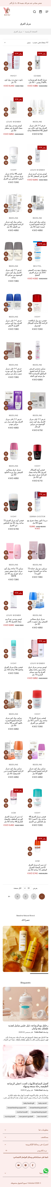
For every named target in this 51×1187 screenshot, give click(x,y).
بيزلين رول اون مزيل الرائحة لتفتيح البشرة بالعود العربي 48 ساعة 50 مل (13, 722)
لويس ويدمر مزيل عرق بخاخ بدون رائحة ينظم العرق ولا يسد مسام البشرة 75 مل (37, 671)
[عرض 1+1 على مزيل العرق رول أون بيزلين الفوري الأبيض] (13, 302)
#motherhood (22, 1112)
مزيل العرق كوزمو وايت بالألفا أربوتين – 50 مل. (37, 81)
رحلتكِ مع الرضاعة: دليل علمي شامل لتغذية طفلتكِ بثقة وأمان (28, 1027)
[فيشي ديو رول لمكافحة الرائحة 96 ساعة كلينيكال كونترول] (37, 302)
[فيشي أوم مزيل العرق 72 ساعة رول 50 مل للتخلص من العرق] (13, 502)
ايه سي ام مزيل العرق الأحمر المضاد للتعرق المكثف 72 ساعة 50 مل (37, 867)
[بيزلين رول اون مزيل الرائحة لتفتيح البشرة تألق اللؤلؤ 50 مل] (37, 750)
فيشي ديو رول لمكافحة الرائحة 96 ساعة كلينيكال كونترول (37, 323)
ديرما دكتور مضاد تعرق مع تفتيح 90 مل (37, 521)
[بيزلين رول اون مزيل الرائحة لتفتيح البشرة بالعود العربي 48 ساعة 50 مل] (13, 699)
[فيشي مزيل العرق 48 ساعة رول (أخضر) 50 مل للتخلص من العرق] (37, 798)
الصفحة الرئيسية (31, 32)
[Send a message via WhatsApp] (46, 1171)
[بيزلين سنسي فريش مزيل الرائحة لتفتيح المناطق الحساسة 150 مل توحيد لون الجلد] (37, 350)
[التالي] (9, 896)
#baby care (42, 1103)
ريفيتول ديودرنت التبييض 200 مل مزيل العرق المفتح (37, 272)
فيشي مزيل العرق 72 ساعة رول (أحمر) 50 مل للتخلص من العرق (37, 720)
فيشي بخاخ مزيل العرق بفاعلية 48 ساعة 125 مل (13, 668)
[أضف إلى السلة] (30, 68)
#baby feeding (29, 1103)
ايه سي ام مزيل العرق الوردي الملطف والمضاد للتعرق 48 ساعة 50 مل (13, 819)
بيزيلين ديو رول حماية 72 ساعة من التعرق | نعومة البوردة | (37, 571)
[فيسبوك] (33, 1165)
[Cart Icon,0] (40, 11)
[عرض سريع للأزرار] (30, 63)
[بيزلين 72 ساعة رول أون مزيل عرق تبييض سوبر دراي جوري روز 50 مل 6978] (13, 550)
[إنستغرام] (26, 1165)
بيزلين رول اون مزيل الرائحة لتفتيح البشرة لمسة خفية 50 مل (37, 224)
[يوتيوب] (18, 1165)
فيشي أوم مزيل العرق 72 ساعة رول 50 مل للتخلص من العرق (13, 523)
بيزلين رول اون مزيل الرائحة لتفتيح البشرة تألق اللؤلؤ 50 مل (37, 771)
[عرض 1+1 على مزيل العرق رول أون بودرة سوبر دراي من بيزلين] (13, 350)
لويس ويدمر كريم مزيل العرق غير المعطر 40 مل (37, 174)
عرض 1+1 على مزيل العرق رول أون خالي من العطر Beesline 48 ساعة (37, 128)
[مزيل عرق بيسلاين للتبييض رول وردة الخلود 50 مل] (13, 451)
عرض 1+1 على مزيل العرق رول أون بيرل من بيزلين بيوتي (13, 421)
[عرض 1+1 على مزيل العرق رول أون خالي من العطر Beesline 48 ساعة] (37, 107)
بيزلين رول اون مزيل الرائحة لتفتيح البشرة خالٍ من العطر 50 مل (13, 224)
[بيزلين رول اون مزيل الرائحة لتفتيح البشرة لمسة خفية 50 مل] (37, 203)
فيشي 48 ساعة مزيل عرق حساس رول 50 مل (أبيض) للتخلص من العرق (14, 176)
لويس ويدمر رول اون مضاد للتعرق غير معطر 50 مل (13, 128)
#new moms (42, 1116)
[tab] (44, 311)
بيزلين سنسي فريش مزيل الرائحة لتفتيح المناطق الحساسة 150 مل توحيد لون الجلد (37, 372)
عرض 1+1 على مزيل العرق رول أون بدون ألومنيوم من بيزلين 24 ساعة (13, 274)
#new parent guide (26, 1116)
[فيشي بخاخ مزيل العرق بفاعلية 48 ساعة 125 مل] (13, 649)
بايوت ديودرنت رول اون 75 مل (13, 81)
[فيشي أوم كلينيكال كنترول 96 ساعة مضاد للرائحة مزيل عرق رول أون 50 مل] (37, 451)
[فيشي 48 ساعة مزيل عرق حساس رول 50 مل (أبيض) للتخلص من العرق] (13, 155)
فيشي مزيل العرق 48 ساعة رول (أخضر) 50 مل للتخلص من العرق (37, 819)
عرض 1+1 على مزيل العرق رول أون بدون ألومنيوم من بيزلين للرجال (37, 423)
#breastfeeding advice (38, 1108)
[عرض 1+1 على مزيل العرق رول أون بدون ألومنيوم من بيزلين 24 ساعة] (13, 251)
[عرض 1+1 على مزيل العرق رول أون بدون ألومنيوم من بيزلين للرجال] (37, 400)
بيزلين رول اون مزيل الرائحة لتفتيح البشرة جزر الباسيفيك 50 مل (13, 771)
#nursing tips (10, 1116)
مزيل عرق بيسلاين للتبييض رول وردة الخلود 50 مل (13, 472)
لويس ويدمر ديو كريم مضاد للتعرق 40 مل (13, 620)
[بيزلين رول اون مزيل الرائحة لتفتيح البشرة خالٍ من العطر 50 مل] (13, 203)
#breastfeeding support (17, 1108)
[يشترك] (6, 1150)
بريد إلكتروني (42, 1151)
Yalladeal (31, 1183)
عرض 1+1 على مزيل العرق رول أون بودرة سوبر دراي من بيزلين (13, 371)
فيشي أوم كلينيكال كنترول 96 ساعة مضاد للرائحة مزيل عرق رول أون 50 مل (37, 473)
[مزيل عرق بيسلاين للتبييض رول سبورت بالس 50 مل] (37, 600)
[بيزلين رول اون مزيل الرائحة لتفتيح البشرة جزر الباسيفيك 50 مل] (13, 750)
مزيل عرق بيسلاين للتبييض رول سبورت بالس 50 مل (37, 621)
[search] (34, 11)
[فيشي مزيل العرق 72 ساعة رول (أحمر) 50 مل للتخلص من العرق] (37, 699)
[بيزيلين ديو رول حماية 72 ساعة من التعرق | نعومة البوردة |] (37, 550)
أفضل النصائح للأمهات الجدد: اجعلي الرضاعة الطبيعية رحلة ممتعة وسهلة (27, 1085)
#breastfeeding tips (39, 1112)
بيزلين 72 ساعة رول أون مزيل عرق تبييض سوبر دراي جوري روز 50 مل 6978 (13, 572)
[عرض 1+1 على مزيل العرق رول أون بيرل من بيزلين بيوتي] (13, 400)
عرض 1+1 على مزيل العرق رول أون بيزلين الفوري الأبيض (13, 323)
